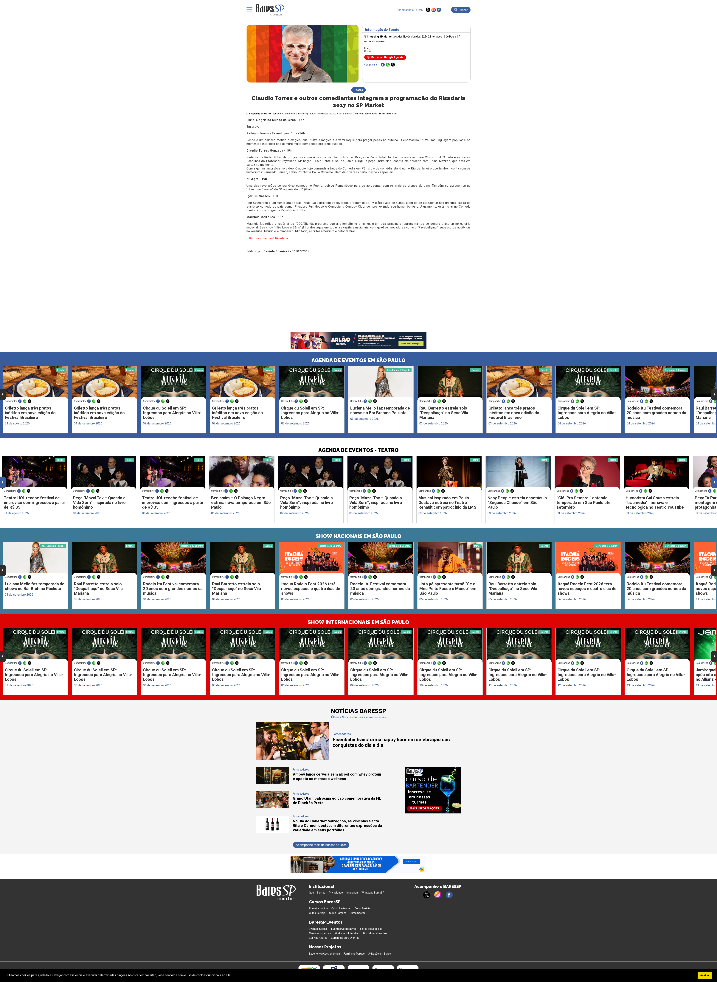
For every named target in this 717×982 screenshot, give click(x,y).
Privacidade (336, 892)
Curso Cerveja (317, 912)
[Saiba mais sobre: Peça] (103, 473)
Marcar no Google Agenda (387, 57)
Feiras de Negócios (371, 928)
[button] (232, 975)
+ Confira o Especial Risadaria (267, 237)
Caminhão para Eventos (345, 937)
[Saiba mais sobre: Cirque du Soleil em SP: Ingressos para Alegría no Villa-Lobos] (173, 383)
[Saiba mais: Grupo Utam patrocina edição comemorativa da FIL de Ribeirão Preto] (272, 807)
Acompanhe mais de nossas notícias (321, 845)
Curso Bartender (341, 908)
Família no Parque (354, 953)
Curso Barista (362, 908)
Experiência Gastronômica (324, 953)
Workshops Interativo (347, 933)
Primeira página (318, 908)
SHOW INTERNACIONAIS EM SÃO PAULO (358, 622)
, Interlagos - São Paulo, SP (427, 36)
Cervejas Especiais (320, 933)
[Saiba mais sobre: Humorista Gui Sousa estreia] (656, 473)
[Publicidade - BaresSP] (433, 790)
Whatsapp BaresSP (372, 892)
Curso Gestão (358, 912)
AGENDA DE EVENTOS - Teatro (358, 450)
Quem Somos (317, 892)
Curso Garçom (337, 912)
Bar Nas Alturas (318, 937)
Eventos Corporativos (343, 928)
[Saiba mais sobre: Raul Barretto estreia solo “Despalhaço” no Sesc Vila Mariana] (450, 383)
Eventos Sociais (318, 928)
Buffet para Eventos (375, 933)
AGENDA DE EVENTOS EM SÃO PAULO (358, 360)
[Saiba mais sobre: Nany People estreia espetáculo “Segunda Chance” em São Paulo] (518, 473)
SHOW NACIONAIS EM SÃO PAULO (358, 536)
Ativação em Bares (379, 953)
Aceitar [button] (704, 975)
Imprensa (352, 892)
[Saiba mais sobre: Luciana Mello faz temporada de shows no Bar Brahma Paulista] (380, 383)
